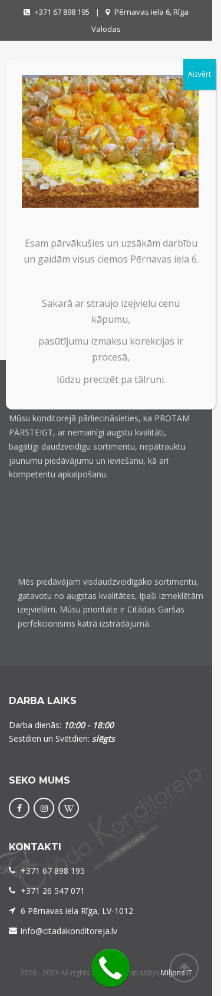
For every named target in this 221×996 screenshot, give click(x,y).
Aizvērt (199, 74)
